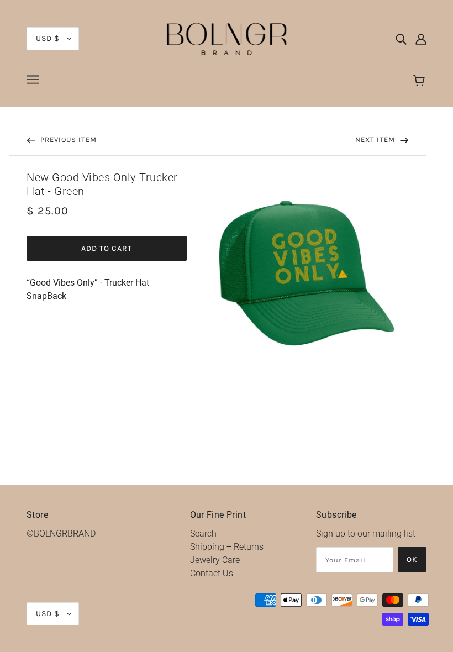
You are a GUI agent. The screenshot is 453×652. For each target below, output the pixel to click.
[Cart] (420, 81)
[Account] (421, 39)
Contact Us (211, 573)
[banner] (226, 38)
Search (203, 533)
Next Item (376, 139)
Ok (412, 559)
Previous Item (67, 139)
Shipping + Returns (227, 546)
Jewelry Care (215, 560)
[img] (401, 39)
